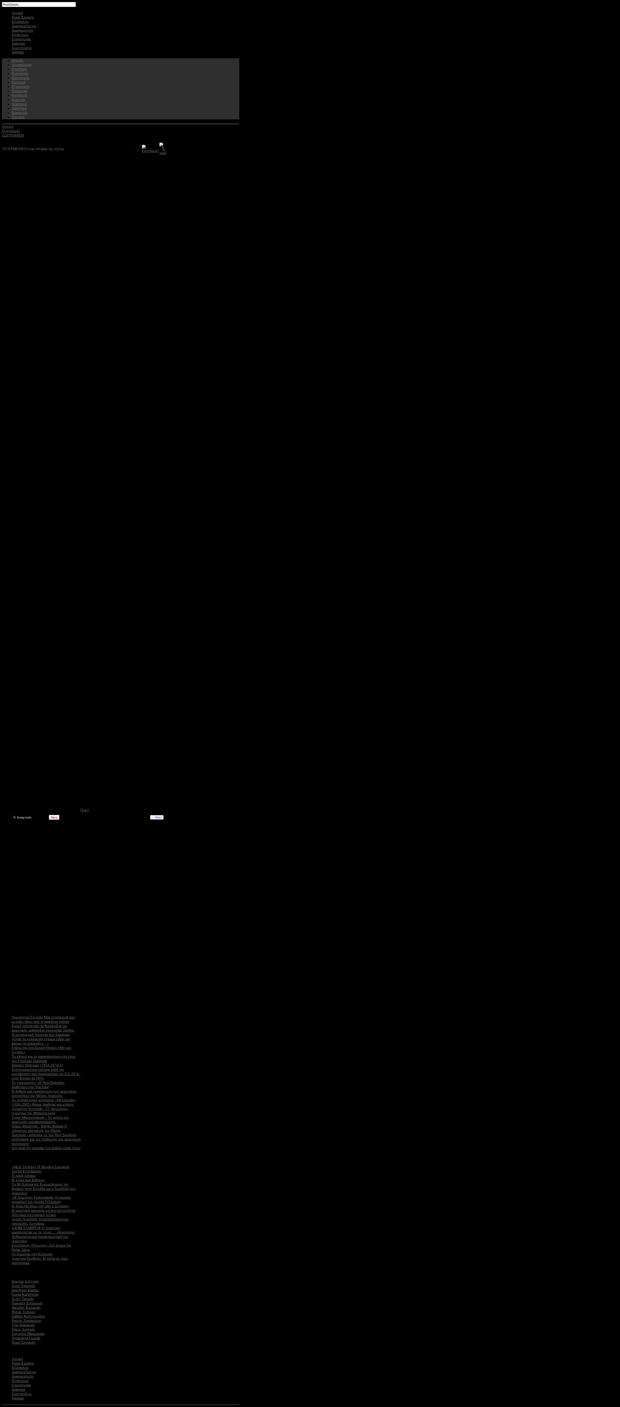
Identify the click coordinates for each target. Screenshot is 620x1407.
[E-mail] (162, 153)
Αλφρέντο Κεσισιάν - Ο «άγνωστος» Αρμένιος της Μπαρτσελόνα (40, 1111)
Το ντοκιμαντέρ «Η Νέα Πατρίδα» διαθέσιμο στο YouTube (38, 1085)
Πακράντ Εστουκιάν (27, 1303)
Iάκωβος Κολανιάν (26, 1308)
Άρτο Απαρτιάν (23, 1286)
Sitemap (18, 52)
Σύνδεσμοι (20, 35)
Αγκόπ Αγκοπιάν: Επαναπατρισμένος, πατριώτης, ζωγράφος (41, 1221)
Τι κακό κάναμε (24, 1176)
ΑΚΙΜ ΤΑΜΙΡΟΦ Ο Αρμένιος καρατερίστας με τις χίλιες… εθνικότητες (43, 1230)
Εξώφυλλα (20, 22)
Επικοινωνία (21, 39)
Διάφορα (18, 43)
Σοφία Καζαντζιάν (25, 1294)
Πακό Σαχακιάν (24, 1342)
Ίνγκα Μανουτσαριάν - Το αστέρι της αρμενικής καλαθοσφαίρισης (40, 1119)
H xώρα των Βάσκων (28, 1180)
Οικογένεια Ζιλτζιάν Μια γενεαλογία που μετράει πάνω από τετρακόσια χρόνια (43, 1019)
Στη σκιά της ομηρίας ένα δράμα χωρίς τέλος (46, 1148)
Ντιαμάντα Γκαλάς (26, 1338)
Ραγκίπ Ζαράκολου (26, 1321)
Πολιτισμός (11, 131)
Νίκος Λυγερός (23, 1329)
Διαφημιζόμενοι (24, 26)
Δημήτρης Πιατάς (25, 1290)
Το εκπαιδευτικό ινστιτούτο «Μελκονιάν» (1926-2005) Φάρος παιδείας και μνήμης (44, 1102)
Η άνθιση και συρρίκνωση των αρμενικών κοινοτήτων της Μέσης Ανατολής (44, 1093)
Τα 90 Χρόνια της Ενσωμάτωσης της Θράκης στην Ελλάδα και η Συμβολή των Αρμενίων (44, 1188)
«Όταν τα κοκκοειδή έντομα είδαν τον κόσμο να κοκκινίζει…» (41, 1041)
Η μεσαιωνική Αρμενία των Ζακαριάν (41, 1035)
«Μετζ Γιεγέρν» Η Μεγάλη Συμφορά (40, 1167)
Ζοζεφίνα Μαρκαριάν (28, 1334)
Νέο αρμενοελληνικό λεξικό (34, 1215)
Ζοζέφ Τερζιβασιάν (26, 1171)
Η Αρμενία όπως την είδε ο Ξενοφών (40, 1206)
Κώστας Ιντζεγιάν (25, 1281)
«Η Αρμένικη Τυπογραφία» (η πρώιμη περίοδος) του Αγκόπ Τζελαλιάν (41, 1199)
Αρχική (17, 13)
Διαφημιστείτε (23, 30)
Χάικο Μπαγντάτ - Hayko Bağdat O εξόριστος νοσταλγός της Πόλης (39, 1128)
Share (158, 817)
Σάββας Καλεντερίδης (28, 1316)
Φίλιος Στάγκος (23, 1312)
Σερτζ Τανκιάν (23, 1299)
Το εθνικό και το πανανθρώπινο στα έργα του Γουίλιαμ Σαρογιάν (43, 1058)
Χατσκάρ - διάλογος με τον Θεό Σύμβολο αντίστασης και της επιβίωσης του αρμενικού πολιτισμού (46, 1139)
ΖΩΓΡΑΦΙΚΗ (13, 135)
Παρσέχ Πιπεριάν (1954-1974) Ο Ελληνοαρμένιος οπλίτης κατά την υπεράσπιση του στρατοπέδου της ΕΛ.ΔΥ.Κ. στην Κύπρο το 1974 (46, 1071)
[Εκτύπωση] (150, 151)
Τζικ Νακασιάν (23, 1325)
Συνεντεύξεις (22, 48)
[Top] (84, 810)
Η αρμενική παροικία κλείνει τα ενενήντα (43, 1210)
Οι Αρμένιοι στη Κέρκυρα (32, 1254)
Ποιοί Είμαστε (23, 17)
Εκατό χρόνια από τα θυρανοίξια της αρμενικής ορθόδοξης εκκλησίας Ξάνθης (43, 1028)
